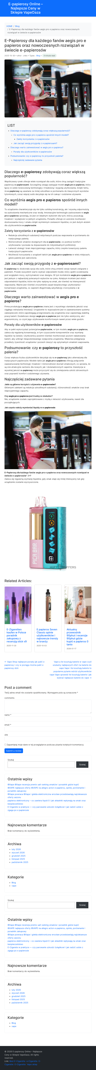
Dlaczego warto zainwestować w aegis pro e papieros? (36, 147)
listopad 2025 (18, 859)
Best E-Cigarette (17, 1061)
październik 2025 (20, 862)
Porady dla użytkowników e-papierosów (33, 151)
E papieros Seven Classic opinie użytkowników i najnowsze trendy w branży (47, 635)
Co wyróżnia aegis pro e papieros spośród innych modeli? (41, 135)
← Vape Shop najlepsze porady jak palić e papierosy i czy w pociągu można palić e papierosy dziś (24, 664)
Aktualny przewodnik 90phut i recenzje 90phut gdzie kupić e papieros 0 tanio (77, 637)
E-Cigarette (20, 1064)
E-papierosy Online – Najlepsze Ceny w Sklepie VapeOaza (25, 8)
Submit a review (13, 751)
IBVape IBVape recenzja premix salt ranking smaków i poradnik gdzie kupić (43, 784)
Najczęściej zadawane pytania (28, 160)
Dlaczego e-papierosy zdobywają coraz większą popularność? (40, 130)
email (7, 725)
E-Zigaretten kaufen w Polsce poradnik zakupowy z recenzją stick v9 (17, 635)
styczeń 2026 (18, 852)
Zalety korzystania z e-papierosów (33, 139)
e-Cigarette (31, 1061)
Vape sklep (32, 1064)
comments (9, 698)
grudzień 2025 (19, 856)
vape (14, 885)
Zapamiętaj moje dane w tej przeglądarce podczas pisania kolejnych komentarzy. (45, 744)
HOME (9, 26)
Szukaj (11, 760)
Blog (17, 26)
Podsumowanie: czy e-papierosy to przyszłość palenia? (36, 156)
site (6, 735)
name (7, 715)
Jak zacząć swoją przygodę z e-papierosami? (35, 143)
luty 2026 (16, 849)
